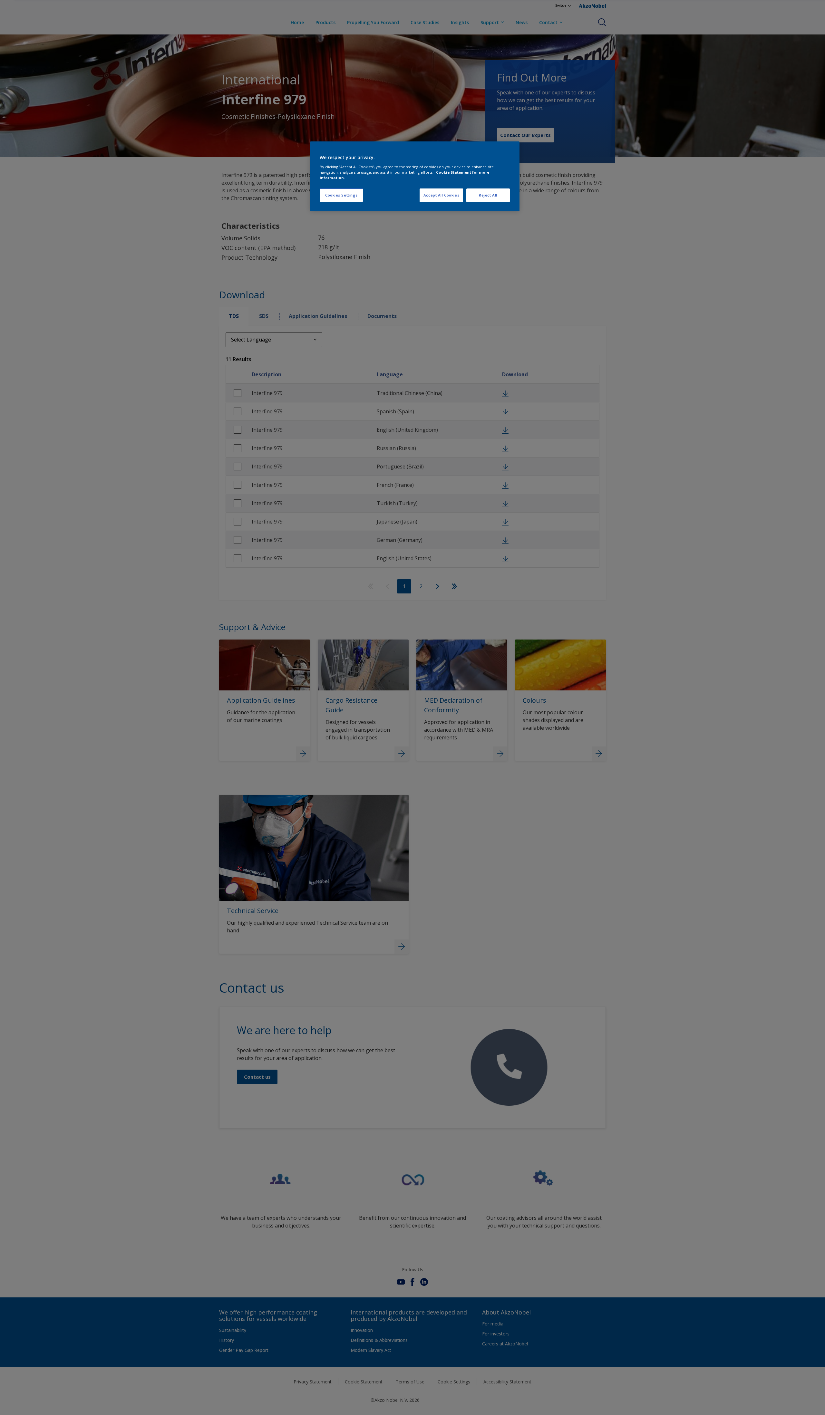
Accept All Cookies (441, 195)
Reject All (488, 195)
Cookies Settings (341, 195)
